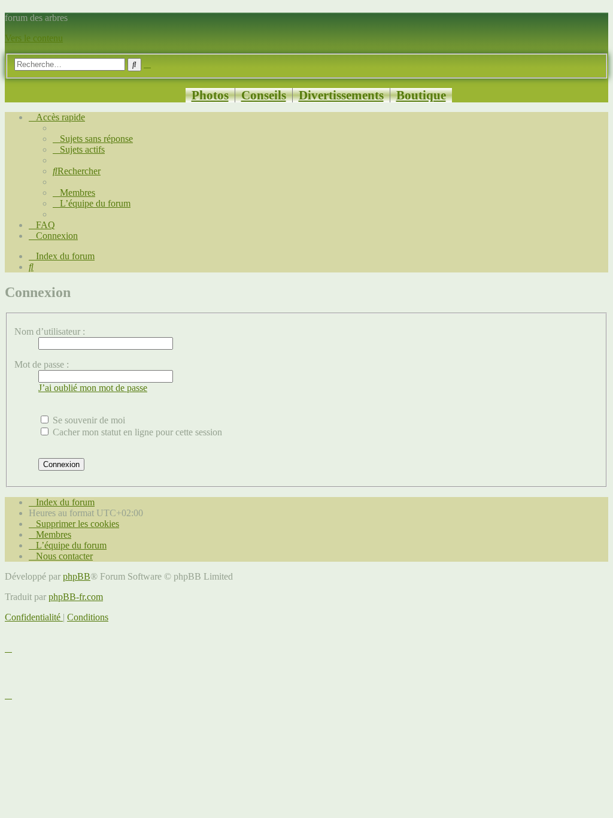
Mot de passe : (41, 364)
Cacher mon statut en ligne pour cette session (136, 432)
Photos (210, 95)
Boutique (421, 95)
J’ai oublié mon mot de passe (92, 388)
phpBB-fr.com (75, 597)
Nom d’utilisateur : (49, 331)
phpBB (76, 576)
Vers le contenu (34, 38)
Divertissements (341, 95)
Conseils (263, 95)
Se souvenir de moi (87, 420)
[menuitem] (93, 139)
